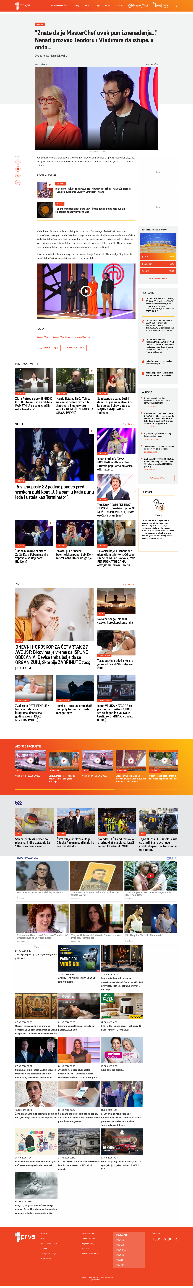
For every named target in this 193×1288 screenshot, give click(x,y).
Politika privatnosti (90, 1253)
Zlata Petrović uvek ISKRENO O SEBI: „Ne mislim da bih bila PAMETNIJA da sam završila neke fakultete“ (34, 404)
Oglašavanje (46, 1258)
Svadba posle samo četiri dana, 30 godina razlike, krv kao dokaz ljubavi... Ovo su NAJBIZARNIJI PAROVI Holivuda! (114, 405)
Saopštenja (86, 1248)
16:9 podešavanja (48, 1253)
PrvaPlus (119, 1240)
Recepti (60, 204)
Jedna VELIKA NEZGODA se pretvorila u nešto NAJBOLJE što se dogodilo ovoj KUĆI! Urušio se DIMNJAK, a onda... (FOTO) (115, 713)
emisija (77, 6)
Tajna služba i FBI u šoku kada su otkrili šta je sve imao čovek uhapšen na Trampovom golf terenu (158, 844)
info (142, 834)
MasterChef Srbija (61, 337)
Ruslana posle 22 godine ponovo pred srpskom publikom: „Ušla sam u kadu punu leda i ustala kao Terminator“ (54, 492)
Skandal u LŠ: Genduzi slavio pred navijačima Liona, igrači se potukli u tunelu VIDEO (116, 843)
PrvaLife (119, 1260)
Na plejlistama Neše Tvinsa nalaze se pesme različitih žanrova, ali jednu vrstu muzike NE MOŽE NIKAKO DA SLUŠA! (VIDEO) (74, 405)
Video (107, 6)
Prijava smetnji (88, 1244)
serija (97, 6)
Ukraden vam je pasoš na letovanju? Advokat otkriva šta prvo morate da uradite (131, 779)
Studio (44, 1248)
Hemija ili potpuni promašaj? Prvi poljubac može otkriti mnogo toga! (74, 709)
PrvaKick (119, 1255)
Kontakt (44, 1234)
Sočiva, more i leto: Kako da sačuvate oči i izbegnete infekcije (62, 779)
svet (18, 834)
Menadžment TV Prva (50, 1244)
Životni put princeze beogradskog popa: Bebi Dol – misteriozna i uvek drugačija (75, 554)
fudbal (102, 834)
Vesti (19, 771)
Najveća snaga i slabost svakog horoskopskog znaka (115, 620)
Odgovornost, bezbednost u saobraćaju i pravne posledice (163, 777)
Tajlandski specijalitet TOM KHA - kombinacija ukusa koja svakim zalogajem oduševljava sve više (90, 210)
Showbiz (40, 24)
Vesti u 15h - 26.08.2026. (27, 776)
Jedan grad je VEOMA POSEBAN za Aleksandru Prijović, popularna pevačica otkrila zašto (115, 464)
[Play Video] (86, 291)
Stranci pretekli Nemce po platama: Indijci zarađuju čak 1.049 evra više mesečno (33, 843)
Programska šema (60, 6)
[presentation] (142, 509)
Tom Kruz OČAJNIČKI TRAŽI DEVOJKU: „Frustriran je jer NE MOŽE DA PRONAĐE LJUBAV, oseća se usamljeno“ (116, 510)
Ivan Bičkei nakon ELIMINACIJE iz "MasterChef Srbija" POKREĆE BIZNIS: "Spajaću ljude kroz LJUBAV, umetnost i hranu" (93, 190)
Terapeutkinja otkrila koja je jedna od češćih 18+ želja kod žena (115, 664)
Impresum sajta (88, 1234)
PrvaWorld (120, 1250)
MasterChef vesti (83, 337)
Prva (43, 1239)
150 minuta (54, 771)
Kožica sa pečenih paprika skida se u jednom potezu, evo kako (159, 374)
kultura (61, 834)
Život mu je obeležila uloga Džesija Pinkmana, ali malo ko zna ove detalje (75, 843)
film (87, 6)
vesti (117, 6)
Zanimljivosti (22, 700)
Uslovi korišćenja (89, 1239)
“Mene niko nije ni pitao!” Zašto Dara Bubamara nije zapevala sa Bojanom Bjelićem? (31, 556)
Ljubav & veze (104, 655)
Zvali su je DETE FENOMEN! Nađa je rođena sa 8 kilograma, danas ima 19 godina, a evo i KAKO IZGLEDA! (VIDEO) (32, 713)
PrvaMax (119, 1245)
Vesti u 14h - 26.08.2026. (94, 776)
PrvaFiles (119, 1265)
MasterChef (42, 337)
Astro (19, 641)
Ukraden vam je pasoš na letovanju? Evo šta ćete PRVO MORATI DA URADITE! (157, 400)
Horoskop (147, 492)
